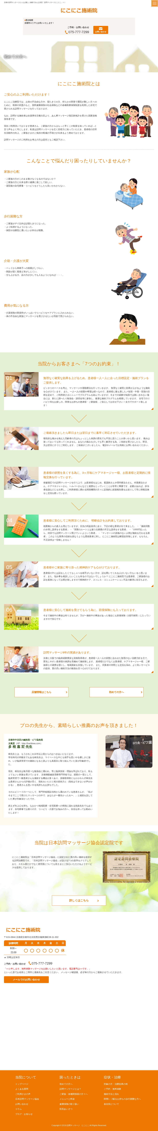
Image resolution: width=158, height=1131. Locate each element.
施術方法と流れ (111, 1094)
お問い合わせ (21, 1104)
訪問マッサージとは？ (70, 1089)
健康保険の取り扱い (69, 1104)
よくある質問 (21, 1089)
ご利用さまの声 (22, 1094)
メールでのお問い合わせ (26, 979)
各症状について (111, 1104)
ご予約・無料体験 (112, 1089)
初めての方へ (116, 692)
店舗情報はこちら (41, 692)
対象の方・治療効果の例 (116, 1084)
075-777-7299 (78, 32)
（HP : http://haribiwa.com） (28, 743)
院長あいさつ (66, 1109)
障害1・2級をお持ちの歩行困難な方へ (122, 1099)
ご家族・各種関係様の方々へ (74, 1094)
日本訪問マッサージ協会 (27, 1099)
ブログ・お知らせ (24, 1114)
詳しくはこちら (79, 900)
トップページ (21, 1084)
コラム (18, 1109)
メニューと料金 (67, 1099)
